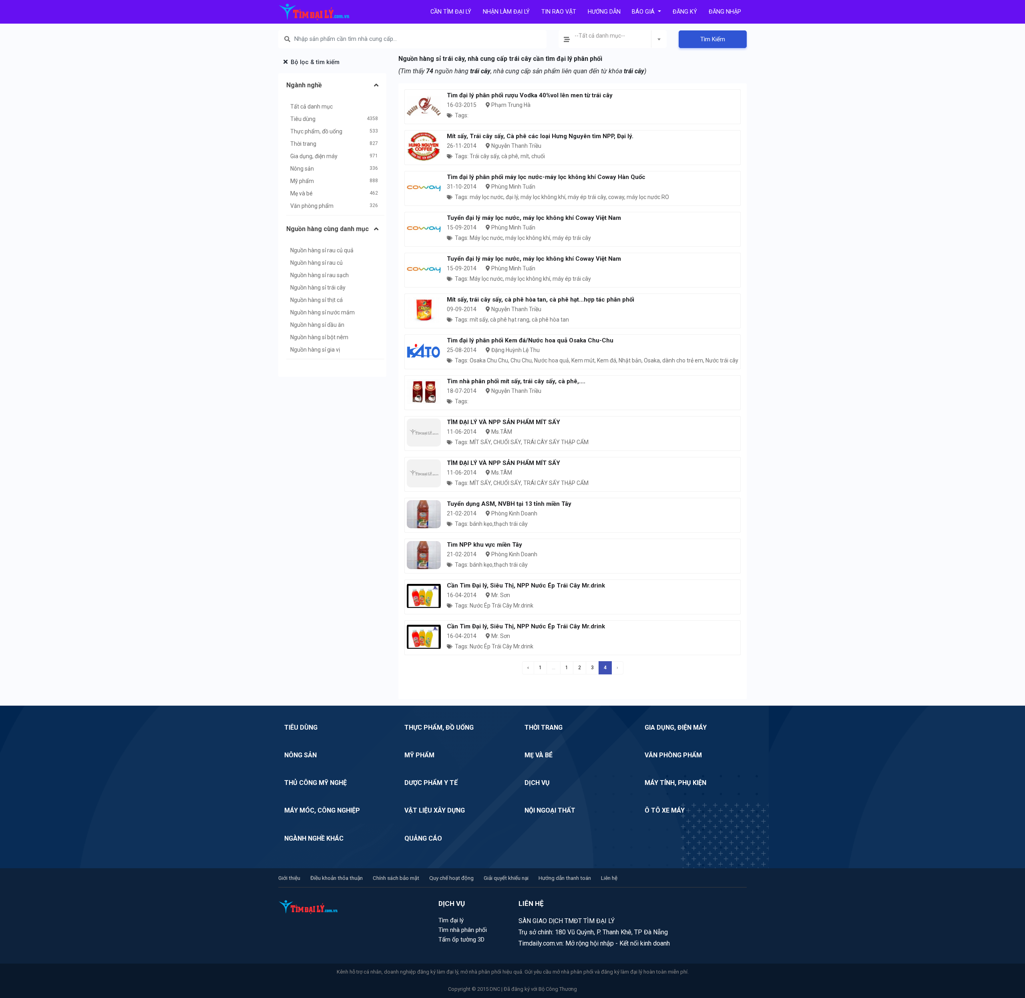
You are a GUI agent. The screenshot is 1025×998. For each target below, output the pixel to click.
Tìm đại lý (451, 920)
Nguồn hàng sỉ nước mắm (322, 312)
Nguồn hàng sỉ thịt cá (316, 300)
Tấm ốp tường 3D (461, 939)
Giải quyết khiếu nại (506, 878)
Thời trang (303, 144)
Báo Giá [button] (644, 11)
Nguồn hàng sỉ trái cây (318, 287)
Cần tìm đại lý (450, 11)
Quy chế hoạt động (451, 878)
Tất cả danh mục (311, 106)
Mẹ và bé (301, 193)
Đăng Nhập (725, 11)
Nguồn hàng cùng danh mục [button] (327, 229)
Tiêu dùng (303, 119)
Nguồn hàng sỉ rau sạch (319, 275)
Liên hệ (609, 878)
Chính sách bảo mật (396, 878)
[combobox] (613, 39)
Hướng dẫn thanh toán (565, 878)
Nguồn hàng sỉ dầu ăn (317, 325)
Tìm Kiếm (712, 39)
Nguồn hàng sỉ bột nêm (319, 337)
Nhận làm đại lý (506, 11)
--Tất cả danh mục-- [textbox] (600, 35)
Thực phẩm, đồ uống (316, 131)
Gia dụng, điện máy (314, 156)
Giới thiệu (289, 878)
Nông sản (302, 168)
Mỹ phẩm (302, 181)
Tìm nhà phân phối (462, 930)
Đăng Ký (685, 11)
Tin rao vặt (558, 11)
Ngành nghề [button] (304, 85)
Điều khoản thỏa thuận (336, 878)
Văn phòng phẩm (312, 206)
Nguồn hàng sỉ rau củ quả (322, 250)
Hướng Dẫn (604, 11)
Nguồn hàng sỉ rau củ (316, 263)
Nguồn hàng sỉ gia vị (315, 349)
